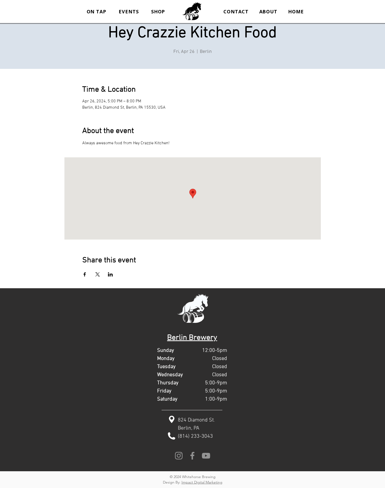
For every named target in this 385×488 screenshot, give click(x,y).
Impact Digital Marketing (202, 482)
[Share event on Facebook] (84, 274)
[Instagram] (179, 456)
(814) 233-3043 (195, 436)
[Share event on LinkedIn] (110, 274)
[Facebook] (192, 456)
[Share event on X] (97, 274)
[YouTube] (206, 456)
